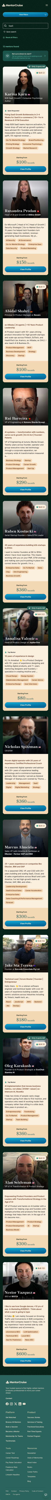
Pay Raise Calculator (14, 1462)
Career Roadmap (12, 1458)
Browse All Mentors (13, 1422)
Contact (9, 1398)
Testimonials (10, 1441)
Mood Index (32, 1462)
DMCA (8, 1494)
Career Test (10, 1453)
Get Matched (11, 1417)
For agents (16, 1494)
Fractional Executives (35, 1427)
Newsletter (31, 1453)
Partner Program (33, 1436)
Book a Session (12, 1427)
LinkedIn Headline (13, 1475)
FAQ (7, 1491)
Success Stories (33, 1417)
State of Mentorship (35, 1458)
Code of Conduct (37, 1491)
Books (29, 1467)
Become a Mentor (12, 1431)
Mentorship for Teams (14, 1436)
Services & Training (34, 1422)
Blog (29, 1481)
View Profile (25, 169)
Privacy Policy (24, 1491)
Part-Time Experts (34, 1431)
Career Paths (32, 1472)
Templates (31, 1476)
